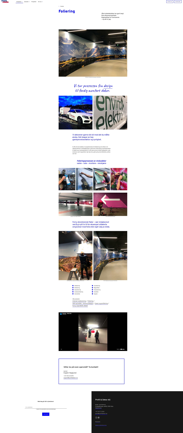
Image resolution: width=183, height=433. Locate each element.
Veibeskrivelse (98, 408)
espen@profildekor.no (71, 378)
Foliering (90, 301)
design (108, 85)
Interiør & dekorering (79, 301)
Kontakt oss (169, 1)
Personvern (97, 421)
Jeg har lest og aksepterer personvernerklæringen (46, 409)
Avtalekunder (177, 1)
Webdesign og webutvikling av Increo (101, 425)
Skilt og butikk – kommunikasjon (82, 303)
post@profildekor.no (101, 413)
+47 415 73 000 (99, 411)
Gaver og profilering (101, 303)
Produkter (62, 6)
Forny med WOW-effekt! (80, 306)
